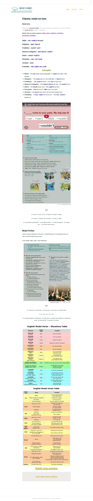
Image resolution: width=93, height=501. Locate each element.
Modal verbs (26, 24)
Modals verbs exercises (46, 468)
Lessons (74, 9)
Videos (81, 9)
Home (67, 9)
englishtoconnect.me (38, 498)
